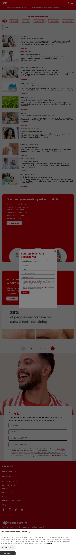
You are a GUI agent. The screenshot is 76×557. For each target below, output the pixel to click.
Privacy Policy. (47, 543)
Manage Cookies (8, 547)
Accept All (7, 553)
